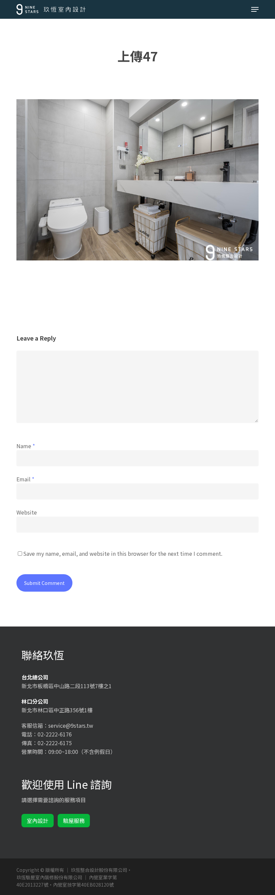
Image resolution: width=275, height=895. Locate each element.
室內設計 (37, 821)
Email (25, 479)
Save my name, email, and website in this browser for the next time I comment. (122, 553)
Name (25, 446)
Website (26, 512)
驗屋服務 (74, 821)
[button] (255, 9)
